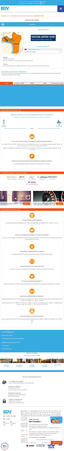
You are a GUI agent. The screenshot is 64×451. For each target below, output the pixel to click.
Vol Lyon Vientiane (6, 365)
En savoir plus (42, 1)
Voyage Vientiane (32, 365)
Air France (52, 179)
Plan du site (24, 425)
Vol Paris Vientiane (44, 365)
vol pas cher (34, 411)
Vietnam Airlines (11, 179)
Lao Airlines (32, 179)
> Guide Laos (5, 345)
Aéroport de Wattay (7, 335)
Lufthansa (42, 179)
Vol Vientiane (57, 365)
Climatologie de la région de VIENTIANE (12, 338)
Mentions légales (25, 423)
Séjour (22, 430)
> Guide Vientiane (6, 348)
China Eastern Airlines (32, 184)
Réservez (26, 203)
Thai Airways (21, 179)
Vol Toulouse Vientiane (19, 365)
